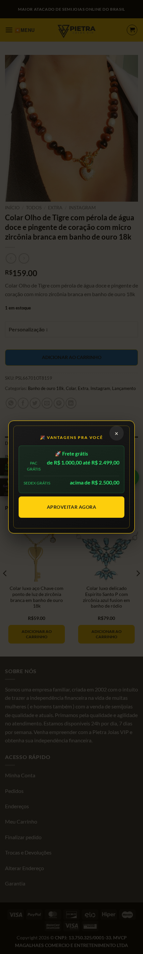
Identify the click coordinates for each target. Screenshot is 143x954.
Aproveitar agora (71, 507)
